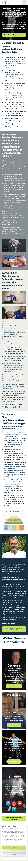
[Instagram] (14, 803)
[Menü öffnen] (24, 2)
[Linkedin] (14, 809)
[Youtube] (19, 803)
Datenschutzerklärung (7, 858)
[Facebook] (8, 803)
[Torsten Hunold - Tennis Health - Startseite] (6, 3)
